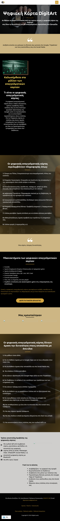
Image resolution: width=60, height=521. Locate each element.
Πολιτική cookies (27, 511)
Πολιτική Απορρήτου (39, 511)
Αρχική (23, 505)
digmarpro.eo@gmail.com (30, 500)
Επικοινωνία (35, 505)
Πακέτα (28, 505)
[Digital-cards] (6, 2)
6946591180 (47, 498)
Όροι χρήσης (19, 511)
